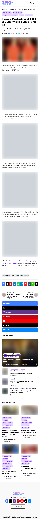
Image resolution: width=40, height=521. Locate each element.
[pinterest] (18, 501)
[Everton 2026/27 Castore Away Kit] (5, 371)
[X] (20, 308)
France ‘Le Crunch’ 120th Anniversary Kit (29, 431)
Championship (6, 275)
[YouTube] (22, 501)
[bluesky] (29, 501)
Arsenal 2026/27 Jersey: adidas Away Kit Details (18, 360)
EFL (13, 275)
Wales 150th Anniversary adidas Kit (28, 468)
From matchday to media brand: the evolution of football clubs (21, 382)
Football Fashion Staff (11, 29)
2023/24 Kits (10, 9)
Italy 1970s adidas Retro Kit (9, 472)
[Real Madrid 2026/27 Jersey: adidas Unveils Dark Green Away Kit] (5, 391)
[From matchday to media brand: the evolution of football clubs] (5, 381)
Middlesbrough (24, 275)
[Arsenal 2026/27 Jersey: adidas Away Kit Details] (20, 353)
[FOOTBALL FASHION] (7, 3)
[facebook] (6, 501)
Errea (17, 275)
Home (3, 9)
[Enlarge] (36, 76)
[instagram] (14, 501)
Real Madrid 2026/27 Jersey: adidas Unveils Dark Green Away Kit (24, 391)
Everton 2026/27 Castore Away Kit (21, 373)
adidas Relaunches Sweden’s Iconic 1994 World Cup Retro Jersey (10, 433)
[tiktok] (25, 501)
